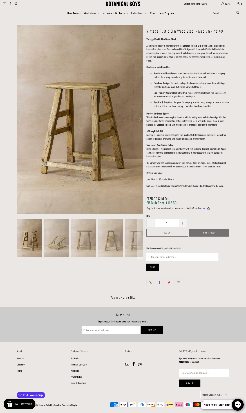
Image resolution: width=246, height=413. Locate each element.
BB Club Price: (161, 202)
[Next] (140, 119)
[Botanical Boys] (123, 3)
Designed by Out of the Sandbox (48, 405)
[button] (92, 13)
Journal (19, 370)
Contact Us (21, 364)
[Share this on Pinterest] (169, 282)
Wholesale (75, 370)
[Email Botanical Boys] (4, 3)
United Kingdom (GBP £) (196, 3)
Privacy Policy (76, 376)
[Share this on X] (150, 282)
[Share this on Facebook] (160, 282)
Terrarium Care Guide (79, 364)
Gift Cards (75, 358)
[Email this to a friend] (178, 282)
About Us (20, 358)
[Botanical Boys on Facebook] (10, 3)
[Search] (237, 13)
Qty (148, 216)
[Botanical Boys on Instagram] (15, 3)
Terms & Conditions (78, 382)
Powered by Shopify (69, 405)
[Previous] (19, 119)
